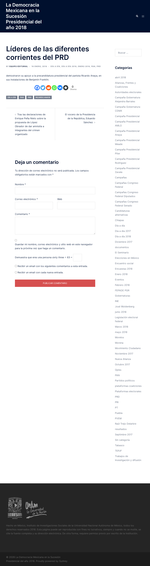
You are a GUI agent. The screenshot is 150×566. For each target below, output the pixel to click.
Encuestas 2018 (123, 268)
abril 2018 (120, 77)
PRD (99, 66)
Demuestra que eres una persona (33, 257)
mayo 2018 (121, 332)
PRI (117, 402)
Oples (118, 369)
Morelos (119, 337)
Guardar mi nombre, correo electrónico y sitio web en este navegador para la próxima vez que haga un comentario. (54, 246)
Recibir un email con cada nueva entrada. (40, 272)
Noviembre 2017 (124, 353)
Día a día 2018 (69, 66)
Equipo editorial (18, 66)
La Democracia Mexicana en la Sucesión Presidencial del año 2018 (24, 16)
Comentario (22, 214)
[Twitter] (42, 87)
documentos (122, 247)
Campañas (121, 177)
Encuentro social (124, 263)
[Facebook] (37, 87)
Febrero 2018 (122, 285)
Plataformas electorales (128, 391)
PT (116, 407)
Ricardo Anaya (43, 97)
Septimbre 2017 (123, 434)
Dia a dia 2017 (123, 231)
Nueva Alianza (123, 359)
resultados (121, 429)
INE (117, 301)
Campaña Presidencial (127, 116)
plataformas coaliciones (128, 385)
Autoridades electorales (128, 92)
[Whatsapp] (54, 87)
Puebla (118, 413)
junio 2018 (120, 311)
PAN (93, 66)
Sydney (63, 561)
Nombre (20, 184)
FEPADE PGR (122, 290)
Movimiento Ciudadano (128, 348)
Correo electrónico (26, 199)
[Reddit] (48, 87)
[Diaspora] (65, 87)
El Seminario (122, 252)
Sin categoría (122, 439)
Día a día (55, 66)
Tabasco (119, 445)
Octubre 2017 (122, 364)
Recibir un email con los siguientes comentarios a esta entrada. (53, 266)
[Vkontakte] (60, 87)
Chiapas (119, 220)
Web (59, 199)
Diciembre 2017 (123, 241)
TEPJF (118, 450)
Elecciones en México (127, 257)
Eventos (119, 279)
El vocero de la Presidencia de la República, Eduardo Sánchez (80, 118)
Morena (119, 342)
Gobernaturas (122, 295)
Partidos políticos (125, 380)
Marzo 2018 (121, 326)
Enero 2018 (84, 66)
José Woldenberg (124, 306)
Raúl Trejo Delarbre (125, 423)
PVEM (118, 418)
